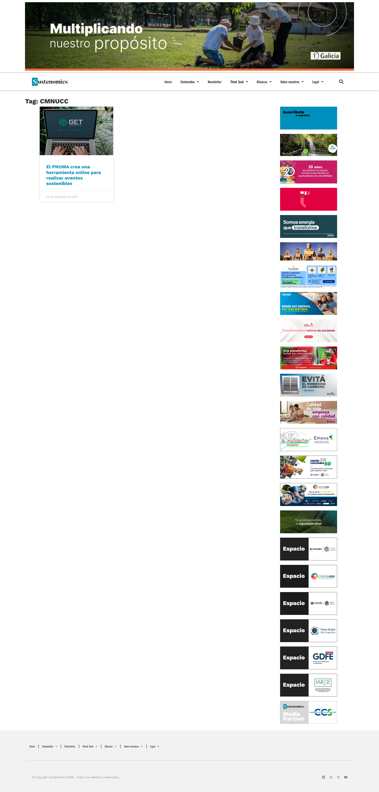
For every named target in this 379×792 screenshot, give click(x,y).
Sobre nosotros (289, 81)
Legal (315, 81)
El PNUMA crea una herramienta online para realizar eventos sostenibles (73, 175)
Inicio (168, 81)
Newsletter (215, 81)
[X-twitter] (338, 777)
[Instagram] (331, 777)
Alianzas (262, 81)
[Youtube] (345, 777)
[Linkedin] (323, 777)
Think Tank (237, 81)
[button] (341, 81)
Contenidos (188, 81)
